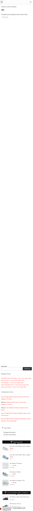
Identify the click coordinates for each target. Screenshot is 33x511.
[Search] (30, 2)
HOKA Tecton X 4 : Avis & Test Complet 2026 (12, 380)
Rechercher (4, 366)
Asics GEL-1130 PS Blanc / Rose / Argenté (20, 446)
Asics (11, 450)
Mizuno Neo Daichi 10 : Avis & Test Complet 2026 (13, 387)
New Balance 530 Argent (16, 463)
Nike (10, 506)
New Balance (12, 467)
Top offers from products (9, 434)
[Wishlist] (2, 509)
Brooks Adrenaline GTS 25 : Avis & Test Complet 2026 (15, 385)
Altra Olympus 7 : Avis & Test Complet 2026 (12, 382)
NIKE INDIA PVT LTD (16, 506)
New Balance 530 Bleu (15, 472)
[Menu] (2, 2)
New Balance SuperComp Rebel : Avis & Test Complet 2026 (16, 378)
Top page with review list (9, 432)
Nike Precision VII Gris (15, 503)
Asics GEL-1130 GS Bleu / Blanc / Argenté (20, 454)
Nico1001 (3, 397)
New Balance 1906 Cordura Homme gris (19, 496)
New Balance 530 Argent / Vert (17, 480)
